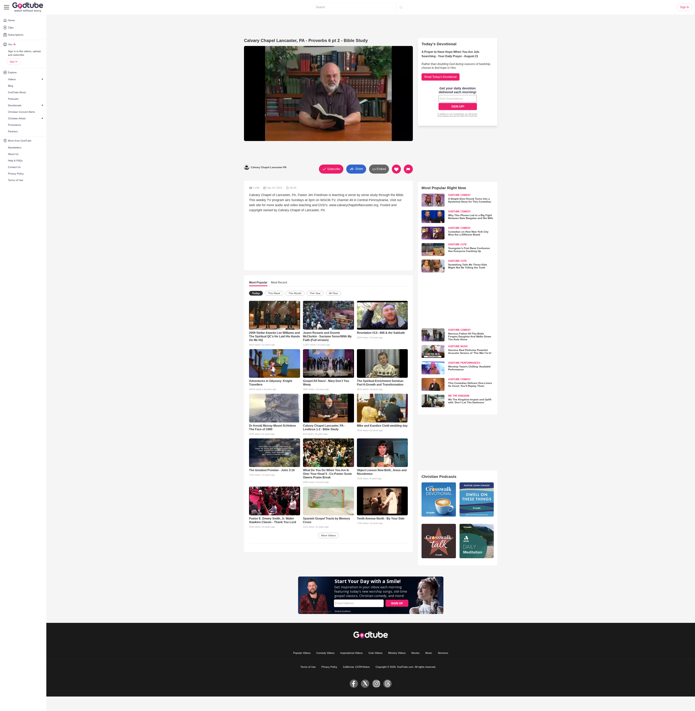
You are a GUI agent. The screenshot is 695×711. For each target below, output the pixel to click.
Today (256, 293)
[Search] (401, 7)
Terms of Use (308, 666)
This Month (294, 293)
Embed (381, 169)
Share (359, 168)
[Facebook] (354, 684)
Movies (415, 652)
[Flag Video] (408, 169)
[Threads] (387, 684)
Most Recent (279, 282)
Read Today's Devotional (440, 76)
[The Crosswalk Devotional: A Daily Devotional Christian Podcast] (439, 499)
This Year (315, 293)
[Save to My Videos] (396, 169)
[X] (365, 684)
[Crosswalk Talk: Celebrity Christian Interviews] (439, 541)
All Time (333, 293)
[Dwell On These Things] (477, 499)
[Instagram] (376, 684)
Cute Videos (375, 652)
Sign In (14, 61)
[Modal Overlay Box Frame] (457, 102)
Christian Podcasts (439, 476)
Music (428, 652)
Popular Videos (302, 652)
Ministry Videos (397, 652)
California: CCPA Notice (356, 666)
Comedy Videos (325, 652)
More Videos (328, 535)
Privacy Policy (329, 666)
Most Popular (258, 282)
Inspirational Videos (351, 652)
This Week (274, 293)
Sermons (443, 652)
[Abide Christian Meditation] (477, 541)
